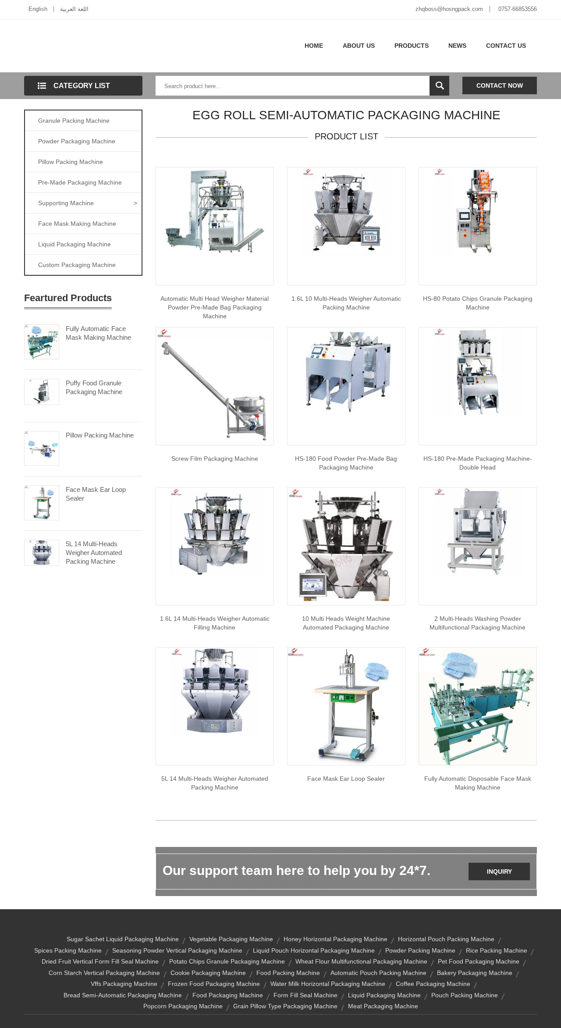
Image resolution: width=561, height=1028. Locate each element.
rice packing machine (496, 950)
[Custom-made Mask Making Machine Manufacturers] (477, 705)
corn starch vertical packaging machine (104, 972)
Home (314, 45)
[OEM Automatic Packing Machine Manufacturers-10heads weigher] (346, 210)
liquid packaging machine (384, 995)
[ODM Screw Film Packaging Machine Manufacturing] (214, 385)
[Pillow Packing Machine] (42, 447)
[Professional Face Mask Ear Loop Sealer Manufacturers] (346, 705)
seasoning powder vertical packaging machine (177, 950)
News (457, 45)
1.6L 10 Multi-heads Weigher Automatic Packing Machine (346, 303)
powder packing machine (420, 950)
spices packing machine (68, 950)
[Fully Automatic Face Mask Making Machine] (42, 341)
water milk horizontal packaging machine (327, 983)
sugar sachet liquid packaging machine (123, 939)
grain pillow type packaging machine (285, 1006)
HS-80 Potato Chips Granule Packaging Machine (478, 303)
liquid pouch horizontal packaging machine (314, 950)
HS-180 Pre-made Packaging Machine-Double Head (477, 463)
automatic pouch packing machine (378, 972)
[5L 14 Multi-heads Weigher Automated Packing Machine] (42, 551)
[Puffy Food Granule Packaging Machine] (42, 391)
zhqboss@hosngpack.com (449, 9)
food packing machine (288, 972)
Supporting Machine (87, 202)
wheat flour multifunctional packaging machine (361, 961)
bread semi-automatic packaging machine (123, 995)
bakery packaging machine (474, 972)
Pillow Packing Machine (70, 161)
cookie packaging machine (208, 972)
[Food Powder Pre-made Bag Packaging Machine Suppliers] (346, 370)
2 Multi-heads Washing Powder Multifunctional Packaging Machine (477, 623)
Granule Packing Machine (74, 120)
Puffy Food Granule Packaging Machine (94, 387)
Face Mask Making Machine (77, 223)
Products (411, 45)
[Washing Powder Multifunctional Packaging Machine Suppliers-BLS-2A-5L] (477, 530)
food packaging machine (227, 995)
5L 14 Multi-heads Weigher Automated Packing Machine (94, 552)
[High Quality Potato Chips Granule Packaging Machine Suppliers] (477, 210)
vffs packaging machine (124, 983)
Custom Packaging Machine (77, 264)
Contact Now (499, 85)
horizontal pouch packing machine (446, 939)
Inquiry (499, 871)
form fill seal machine (305, 995)
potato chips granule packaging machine (227, 961)
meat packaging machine (383, 1006)
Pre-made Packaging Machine (80, 182)
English (37, 9)
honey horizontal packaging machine (335, 939)
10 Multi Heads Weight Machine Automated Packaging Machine (346, 623)
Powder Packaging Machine (76, 141)
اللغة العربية (74, 9)
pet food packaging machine (478, 961)
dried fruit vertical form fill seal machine (100, 961)
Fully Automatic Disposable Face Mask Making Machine (477, 783)
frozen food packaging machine (214, 983)
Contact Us (506, 45)
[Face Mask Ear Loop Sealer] (42, 501)
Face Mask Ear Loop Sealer (96, 494)
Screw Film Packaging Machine (214, 458)
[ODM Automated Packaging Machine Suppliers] (346, 545)
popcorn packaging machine (183, 1006)
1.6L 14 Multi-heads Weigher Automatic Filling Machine (215, 623)
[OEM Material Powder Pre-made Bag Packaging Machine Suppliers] (214, 210)
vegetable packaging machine (231, 939)
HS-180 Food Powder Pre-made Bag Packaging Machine (346, 463)
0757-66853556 (517, 9)
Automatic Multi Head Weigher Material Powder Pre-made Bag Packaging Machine (214, 307)
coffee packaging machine (433, 983)
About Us (359, 45)
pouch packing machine (464, 995)
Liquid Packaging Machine (74, 244)
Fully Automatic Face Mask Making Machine (98, 333)
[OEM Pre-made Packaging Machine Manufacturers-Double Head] (477, 370)
